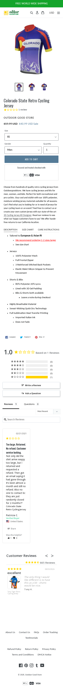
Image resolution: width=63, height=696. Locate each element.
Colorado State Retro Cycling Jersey (16, 508)
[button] (10, 538)
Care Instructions (48, 230)
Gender (8, 144)
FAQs (36, 632)
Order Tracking (50, 632)
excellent (13, 573)
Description (10, 230)
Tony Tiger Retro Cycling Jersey (13, 593)
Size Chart (28, 230)
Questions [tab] (29, 404)
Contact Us (24, 632)
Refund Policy (14, 649)
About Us (10, 632)
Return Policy (31, 649)
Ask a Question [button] (33, 393)
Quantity (47, 144)
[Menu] (58, 12)
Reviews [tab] (8, 404)
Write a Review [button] (33, 385)
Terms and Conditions (23, 655)
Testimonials (31, 638)
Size (6, 131)
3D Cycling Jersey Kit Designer (17, 215)
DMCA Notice (44, 655)
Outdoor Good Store (33, 675)
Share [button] (13, 528)
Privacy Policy (49, 649)
